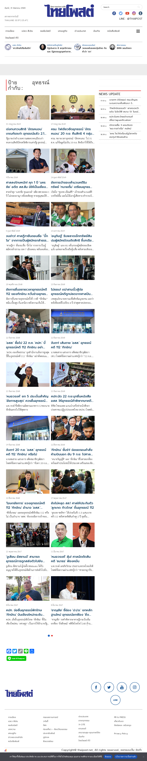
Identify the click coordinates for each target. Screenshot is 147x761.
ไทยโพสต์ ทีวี (11, 38)
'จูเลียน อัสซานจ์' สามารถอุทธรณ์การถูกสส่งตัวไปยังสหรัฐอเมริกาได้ (24, 561)
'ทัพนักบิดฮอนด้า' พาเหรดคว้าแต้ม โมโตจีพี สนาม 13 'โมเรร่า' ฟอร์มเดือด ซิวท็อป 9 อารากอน (124, 110)
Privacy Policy (121, 733)
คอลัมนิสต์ (45, 31)
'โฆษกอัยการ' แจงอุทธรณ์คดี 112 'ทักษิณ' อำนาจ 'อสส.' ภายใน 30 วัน (25, 507)
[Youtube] (127, 13)
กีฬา (45, 725)
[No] (143, 756)
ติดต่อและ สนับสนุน (122, 725)
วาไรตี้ (45, 721)
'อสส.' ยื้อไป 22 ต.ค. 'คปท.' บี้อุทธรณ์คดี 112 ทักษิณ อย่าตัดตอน (26, 347)
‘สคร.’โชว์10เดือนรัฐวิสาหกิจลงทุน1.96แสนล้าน (123, 135)
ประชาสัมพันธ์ (49, 733)
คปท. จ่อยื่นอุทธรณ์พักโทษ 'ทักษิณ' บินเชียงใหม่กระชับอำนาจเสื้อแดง (24, 614)
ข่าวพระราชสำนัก (15, 737)
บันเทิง (96, 31)
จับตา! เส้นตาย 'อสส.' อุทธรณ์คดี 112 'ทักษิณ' (71, 345)
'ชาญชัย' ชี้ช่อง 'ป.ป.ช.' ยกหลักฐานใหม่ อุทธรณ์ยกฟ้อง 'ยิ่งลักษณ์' (71, 614)
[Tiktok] (140, 13)
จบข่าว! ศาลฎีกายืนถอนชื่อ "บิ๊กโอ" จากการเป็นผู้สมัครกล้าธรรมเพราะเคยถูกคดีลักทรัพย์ (27, 240)
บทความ (12, 729)
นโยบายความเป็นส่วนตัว (125, 756)
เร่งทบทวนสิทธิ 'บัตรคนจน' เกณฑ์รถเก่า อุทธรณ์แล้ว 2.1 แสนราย (25, 133)
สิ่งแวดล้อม (48, 741)
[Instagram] (134, 13)
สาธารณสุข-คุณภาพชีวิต (89, 732)
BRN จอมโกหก (124, 48)
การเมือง (9, 31)
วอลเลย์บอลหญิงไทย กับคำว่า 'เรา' (94, 49)
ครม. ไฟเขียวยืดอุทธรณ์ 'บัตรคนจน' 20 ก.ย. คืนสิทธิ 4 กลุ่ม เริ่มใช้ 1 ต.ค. (71, 133)
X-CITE (82, 724)
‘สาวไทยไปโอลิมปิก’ (21, 48)
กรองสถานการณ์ (50, 717)
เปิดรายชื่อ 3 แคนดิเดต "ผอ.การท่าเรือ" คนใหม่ (121, 126)
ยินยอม (108, 756)
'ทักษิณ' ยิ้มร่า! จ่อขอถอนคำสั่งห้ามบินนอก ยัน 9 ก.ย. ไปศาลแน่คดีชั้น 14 (71, 454)
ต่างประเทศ (80, 31)
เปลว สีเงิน (27, 31)
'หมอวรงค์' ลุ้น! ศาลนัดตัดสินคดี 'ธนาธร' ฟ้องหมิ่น (71, 558)
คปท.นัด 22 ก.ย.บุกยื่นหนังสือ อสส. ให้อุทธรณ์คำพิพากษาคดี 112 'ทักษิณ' (71, 401)
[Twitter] (120, 13)
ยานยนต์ (82, 728)
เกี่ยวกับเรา (119, 721)
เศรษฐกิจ (62, 31)
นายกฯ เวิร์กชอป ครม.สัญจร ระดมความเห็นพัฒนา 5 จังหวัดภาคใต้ (123, 101)
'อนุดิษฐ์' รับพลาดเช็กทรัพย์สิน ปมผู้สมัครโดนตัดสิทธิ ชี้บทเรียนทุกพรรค (72, 240)
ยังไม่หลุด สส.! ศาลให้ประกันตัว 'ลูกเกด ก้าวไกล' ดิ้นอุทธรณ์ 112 (72, 505)
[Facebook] (114, 13)
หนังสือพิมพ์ (113, 31)
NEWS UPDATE (109, 94)
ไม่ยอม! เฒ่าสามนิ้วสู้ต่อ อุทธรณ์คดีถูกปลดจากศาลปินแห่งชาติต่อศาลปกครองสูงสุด (71, 294)
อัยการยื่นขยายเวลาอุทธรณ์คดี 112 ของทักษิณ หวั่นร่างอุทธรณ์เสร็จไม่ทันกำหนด (27, 294)
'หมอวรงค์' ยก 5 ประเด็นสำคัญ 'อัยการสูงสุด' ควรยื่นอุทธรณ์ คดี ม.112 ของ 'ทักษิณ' (27, 401)
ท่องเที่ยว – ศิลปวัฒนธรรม (55, 729)
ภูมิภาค (46, 737)
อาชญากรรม (84, 720)
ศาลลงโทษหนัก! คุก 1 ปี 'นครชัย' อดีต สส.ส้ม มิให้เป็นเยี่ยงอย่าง (26, 187)
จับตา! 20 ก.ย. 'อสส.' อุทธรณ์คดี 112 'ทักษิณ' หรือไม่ (26, 452)
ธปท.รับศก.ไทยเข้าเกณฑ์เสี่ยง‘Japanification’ (121, 118)
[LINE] (115, 700)
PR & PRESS (120, 717)
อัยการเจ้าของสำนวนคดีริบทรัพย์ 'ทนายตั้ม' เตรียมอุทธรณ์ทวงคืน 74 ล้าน (72, 187)
